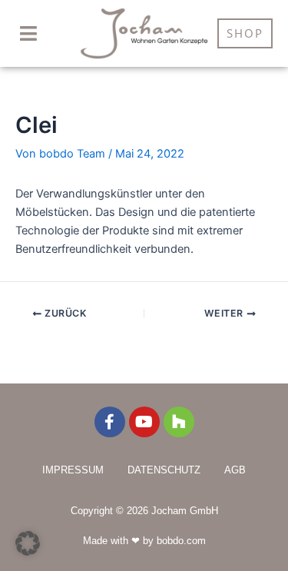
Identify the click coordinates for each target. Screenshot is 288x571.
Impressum (73, 470)
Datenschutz (163, 470)
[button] (28, 33)
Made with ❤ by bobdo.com (144, 540)
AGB (235, 470)
